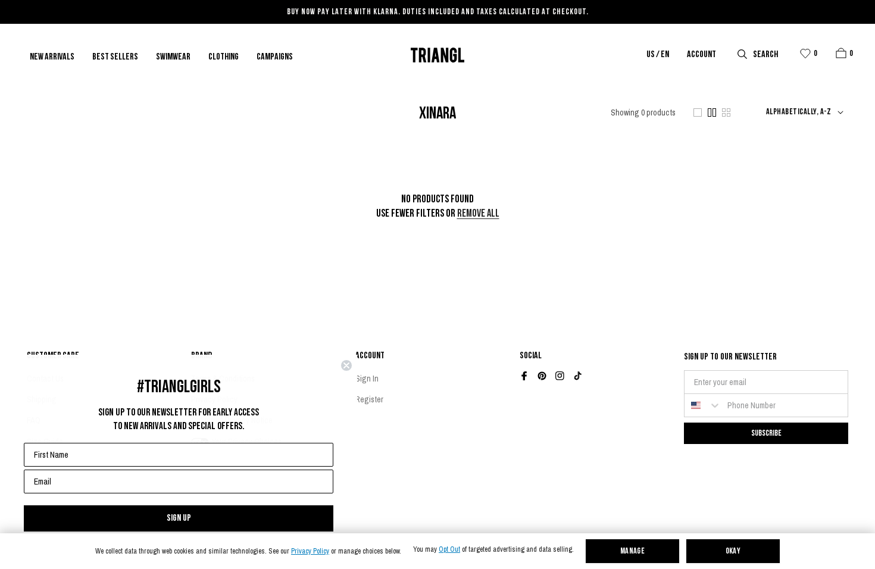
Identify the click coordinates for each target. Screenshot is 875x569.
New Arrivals (52, 57)
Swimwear (173, 57)
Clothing (223, 57)
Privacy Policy (310, 551)
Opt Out (449, 549)
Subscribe (766, 433)
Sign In (367, 378)
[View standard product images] (712, 112)
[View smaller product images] (726, 112)
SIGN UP (179, 518)
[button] (841, 53)
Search (765, 55)
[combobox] (703, 405)
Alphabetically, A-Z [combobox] (799, 112)
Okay (733, 551)
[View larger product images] (697, 112)
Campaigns (275, 57)
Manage (632, 551)
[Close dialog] (346, 365)
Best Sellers (115, 57)
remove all (478, 214)
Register (369, 399)
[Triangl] (437, 55)
